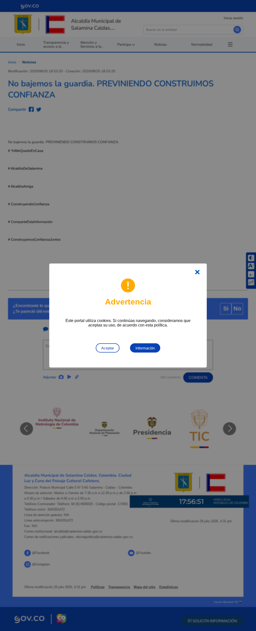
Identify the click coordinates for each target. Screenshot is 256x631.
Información (145, 348)
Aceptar (107, 348)
